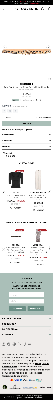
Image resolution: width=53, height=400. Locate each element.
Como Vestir (8, 134)
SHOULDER (26, 84)
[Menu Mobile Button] (10, 9)
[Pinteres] (14, 344)
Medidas (6, 146)
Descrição (7, 140)
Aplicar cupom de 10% (32, 100)
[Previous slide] (3, 192)
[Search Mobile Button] (16, 8)
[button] (48, 47)
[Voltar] (3, 9)
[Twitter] (20, 344)
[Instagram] (3, 344)
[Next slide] (49, 191)
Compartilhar (45, 117)
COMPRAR (26, 123)
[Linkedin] (29, 344)
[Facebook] (9, 344)
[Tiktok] (25, 344)
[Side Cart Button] (49, 8)
